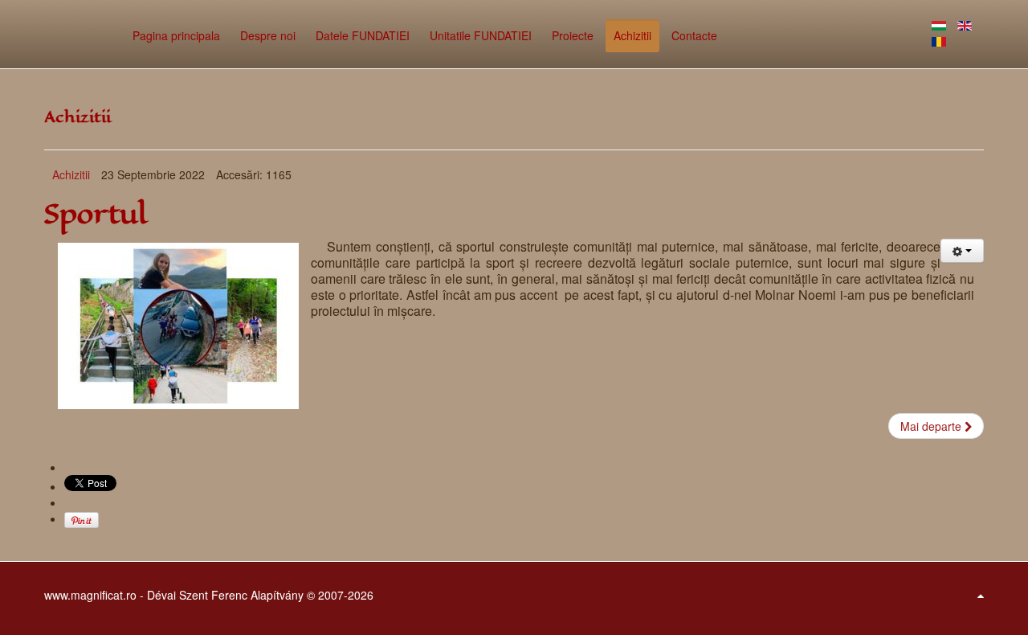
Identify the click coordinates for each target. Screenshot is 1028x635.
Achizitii (71, 174)
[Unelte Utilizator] (962, 251)
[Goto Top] (980, 595)
